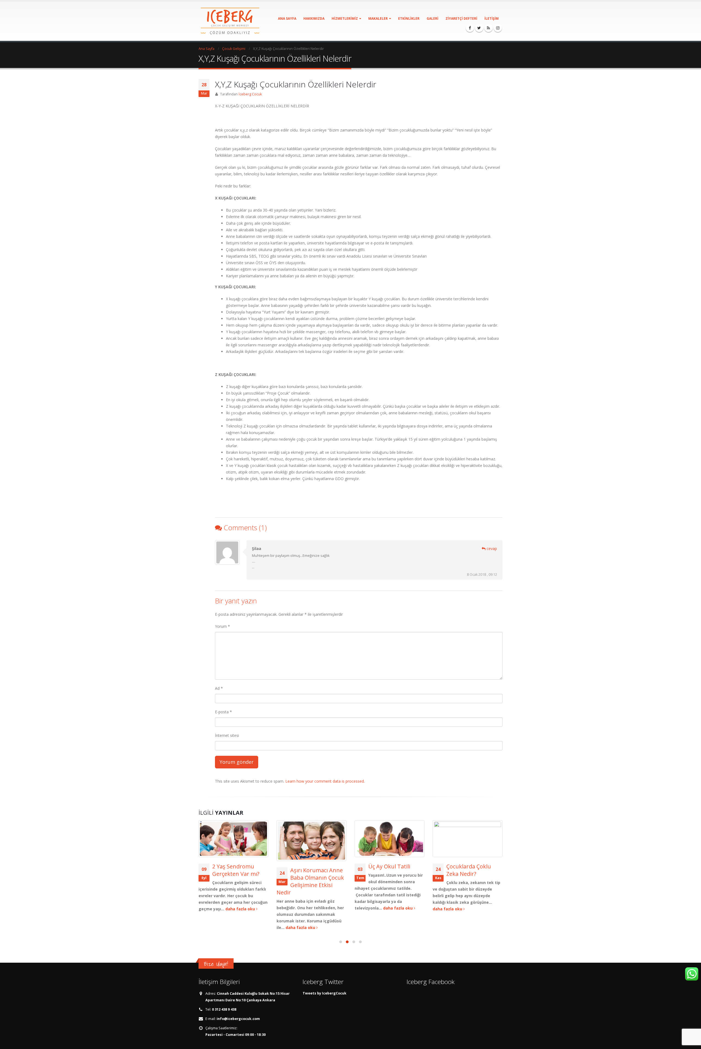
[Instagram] (498, 28)
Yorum (222, 626)
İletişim (491, 18)
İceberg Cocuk (250, 94)
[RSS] (488, 28)
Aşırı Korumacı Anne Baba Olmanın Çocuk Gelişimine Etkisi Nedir (310, 881)
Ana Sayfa (287, 18)
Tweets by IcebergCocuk (324, 993)
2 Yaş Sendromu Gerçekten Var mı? (235, 870)
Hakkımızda (313, 18)
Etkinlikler (409, 18)
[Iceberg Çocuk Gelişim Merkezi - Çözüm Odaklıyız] (230, 21)
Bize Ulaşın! (216, 963)
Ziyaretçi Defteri (461, 18)
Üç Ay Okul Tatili (389, 866)
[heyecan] (479, 28)
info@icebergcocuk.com (238, 1018)
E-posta (223, 711)
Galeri (432, 18)
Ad (219, 688)
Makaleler (378, 18)
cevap (491, 548)
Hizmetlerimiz (345, 18)
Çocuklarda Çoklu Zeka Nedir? (468, 870)
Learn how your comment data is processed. (325, 781)
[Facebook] (470, 28)
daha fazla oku (240, 908)
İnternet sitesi (227, 735)
